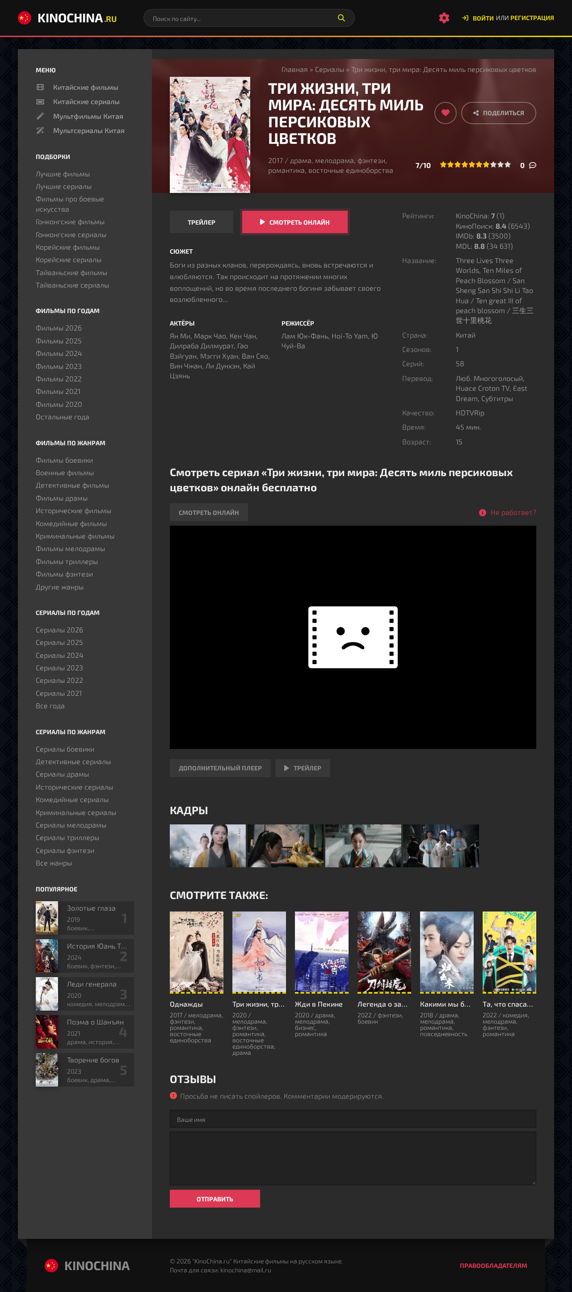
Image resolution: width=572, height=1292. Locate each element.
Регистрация (532, 17)
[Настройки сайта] (444, 17)
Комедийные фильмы (71, 523)
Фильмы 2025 (59, 340)
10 (507, 164)
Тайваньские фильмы (71, 272)
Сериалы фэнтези (65, 850)
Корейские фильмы (68, 247)
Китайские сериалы (86, 101)
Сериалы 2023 (59, 667)
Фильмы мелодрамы (70, 548)
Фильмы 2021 (58, 391)
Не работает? (513, 512)
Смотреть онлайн (299, 222)
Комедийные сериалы (72, 799)
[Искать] (341, 18)
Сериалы (329, 69)
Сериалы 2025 (59, 642)
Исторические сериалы (74, 786)
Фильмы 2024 (59, 353)
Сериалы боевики (65, 748)
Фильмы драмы (62, 497)
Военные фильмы (65, 472)
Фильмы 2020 (59, 404)
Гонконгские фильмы (70, 221)
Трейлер (201, 222)
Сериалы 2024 (60, 655)
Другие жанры (60, 586)
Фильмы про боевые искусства (70, 203)
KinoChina (77, 17)
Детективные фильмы (72, 485)
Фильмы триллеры (67, 561)
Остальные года (62, 416)
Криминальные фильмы (75, 535)
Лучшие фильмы (63, 173)
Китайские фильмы (85, 87)
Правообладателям (493, 1265)
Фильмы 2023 (59, 366)
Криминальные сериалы (76, 812)
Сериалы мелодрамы (71, 824)
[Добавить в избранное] (445, 113)
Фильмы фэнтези (64, 573)
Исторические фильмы (73, 510)
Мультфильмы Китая (88, 116)
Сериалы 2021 (59, 693)
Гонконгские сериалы (71, 234)
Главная (295, 69)
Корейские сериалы (68, 259)
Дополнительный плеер (220, 768)
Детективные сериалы (73, 761)
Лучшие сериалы (64, 186)
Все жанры (54, 862)
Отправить (215, 1199)
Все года (50, 705)
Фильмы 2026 (59, 327)
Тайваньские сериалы (72, 284)
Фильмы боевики (64, 460)
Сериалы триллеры (67, 837)
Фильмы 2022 (59, 378)
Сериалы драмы (62, 773)
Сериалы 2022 (59, 680)
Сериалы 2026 (59, 629)
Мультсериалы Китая (89, 130)
